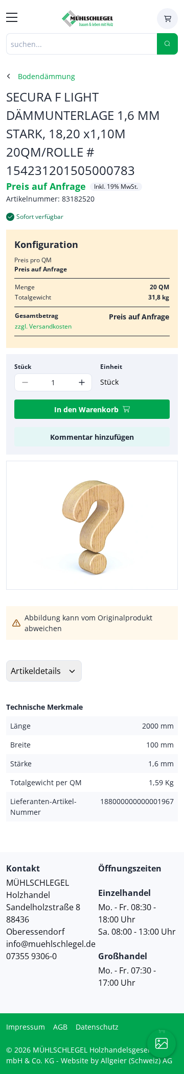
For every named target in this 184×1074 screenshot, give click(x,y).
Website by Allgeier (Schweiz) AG (116, 1060)
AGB (60, 1027)
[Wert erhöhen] (81, 382)
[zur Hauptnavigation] (11, 19)
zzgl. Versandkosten (43, 326)
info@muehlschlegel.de (51, 944)
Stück (22, 366)
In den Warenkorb (86, 409)
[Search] (167, 44)
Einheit (111, 366)
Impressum (25, 1027)
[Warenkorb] (167, 18)
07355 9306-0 (31, 956)
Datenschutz (97, 1027)
